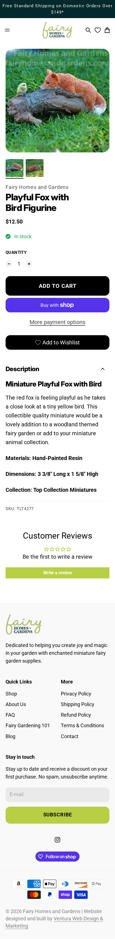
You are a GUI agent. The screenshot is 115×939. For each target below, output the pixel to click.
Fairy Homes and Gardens (37, 187)
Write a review (57, 572)
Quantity (16, 252)
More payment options (57, 322)
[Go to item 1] (14, 168)
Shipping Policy (77, 704)
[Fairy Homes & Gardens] (57, 30)
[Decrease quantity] (9, 264)
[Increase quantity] (29, 264)
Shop (11, 694)
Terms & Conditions (82, 725)
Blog (10, 736)
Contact (69, 736)
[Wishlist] (97, 30)
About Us (16, 704)
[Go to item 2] (35, 168)
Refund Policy (76, 715)
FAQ (10, 715)
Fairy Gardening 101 (28, 725)
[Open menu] (7, 30)
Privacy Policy (76, 694)
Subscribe (57, 815)
